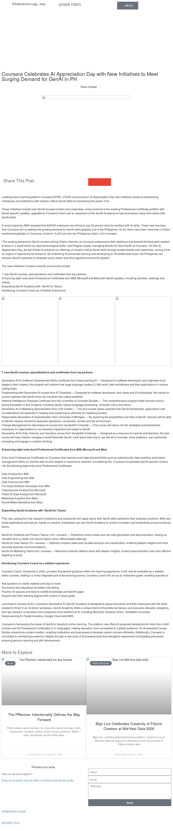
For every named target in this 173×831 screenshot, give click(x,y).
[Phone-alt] (121, 54)
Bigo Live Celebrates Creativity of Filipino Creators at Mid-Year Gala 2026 (129, 726)
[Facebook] (121, 17)
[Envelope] (121, 63)
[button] (92, 182)
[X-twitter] (121, 35)
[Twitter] (109, 814)
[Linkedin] (121, 26)
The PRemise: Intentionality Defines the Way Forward (44, 717)
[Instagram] (121, 45)
